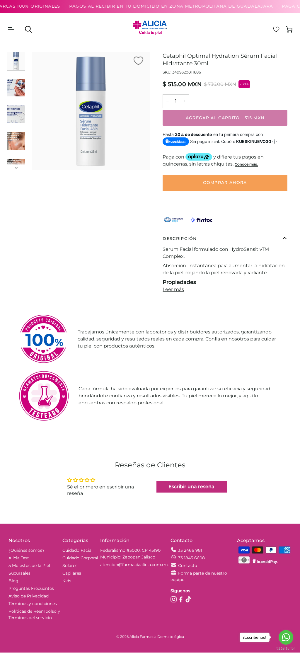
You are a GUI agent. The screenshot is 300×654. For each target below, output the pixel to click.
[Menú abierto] (16, 29)
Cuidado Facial (77, 550)
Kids (66, 580)
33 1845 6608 (191, 558)
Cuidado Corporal (80, 558)
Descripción (180, 238)
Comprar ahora (225, 182)
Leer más (173, 289)
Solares (69, 565)
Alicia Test (18, 558)
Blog (13, 580)
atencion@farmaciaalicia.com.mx (134, 564)
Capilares (71, 573)
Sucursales (19, 573)
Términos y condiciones (32, 603)
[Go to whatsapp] (286, 637)
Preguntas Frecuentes (31, 588)
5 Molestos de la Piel (29, 565)
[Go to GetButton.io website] (286, 648)
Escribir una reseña (191, 486)
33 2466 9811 (191, 550)
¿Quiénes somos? (26, 550)
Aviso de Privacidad (28, 596)
